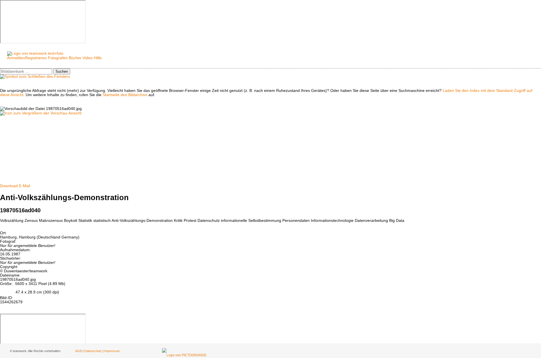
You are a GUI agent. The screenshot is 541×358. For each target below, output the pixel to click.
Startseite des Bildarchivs (125, 95)
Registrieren (36, 58)
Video (88, 58)
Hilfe (98, 58)
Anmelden (16, 58)
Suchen (62, 71)
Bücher (75, 58)
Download (9, 186)
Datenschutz (93, 351)
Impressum (112, 351)
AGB (78, 351)
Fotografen (58, 58)
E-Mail (24, 186)
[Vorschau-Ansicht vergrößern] (40, 113)
